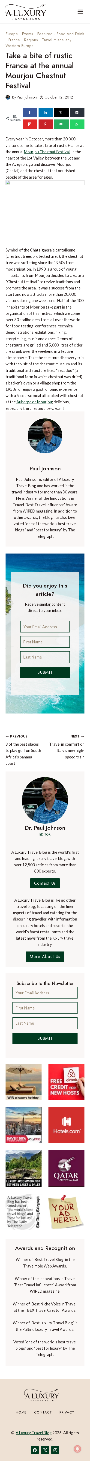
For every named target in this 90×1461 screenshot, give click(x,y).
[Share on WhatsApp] (77, 124)
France (14, 40)
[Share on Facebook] (30, 112)
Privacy (67, 1412)
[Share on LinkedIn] (46, 112)
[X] (45, 1450)
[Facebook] (35, 1450)
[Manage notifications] (77, 1449)
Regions (31, 40)
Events (27, 34)
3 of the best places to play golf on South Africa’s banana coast (23, 750)
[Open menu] (80, 11)
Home (21, 1412)
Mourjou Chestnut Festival (47, 151)
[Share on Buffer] (77, 112)
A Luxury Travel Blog (34, 1432)
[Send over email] (61, 124)
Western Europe (20, 45)
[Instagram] (55, 1450)
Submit (45, 672)
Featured (44, 34)
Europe (12, 34)
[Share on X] (61, 112)
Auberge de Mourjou (34, 401)
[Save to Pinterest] (46, 124)
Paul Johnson (27, 97)
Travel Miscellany (57, 40)
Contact (43, 1412)
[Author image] (8, 97)
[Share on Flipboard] (30, 124)
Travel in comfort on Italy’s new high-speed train (66, 746)
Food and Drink (70, 34)
